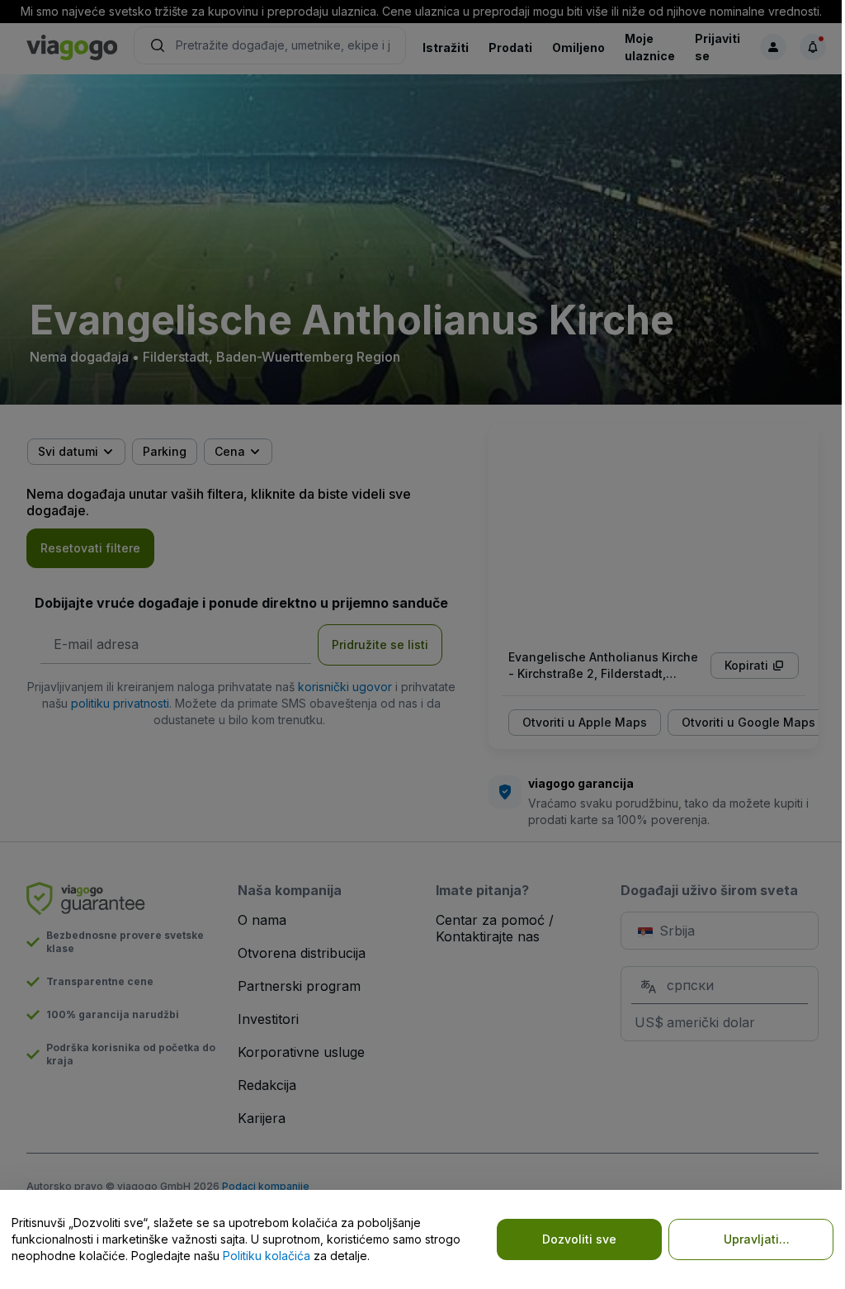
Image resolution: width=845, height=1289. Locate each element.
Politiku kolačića (266, 1256)
